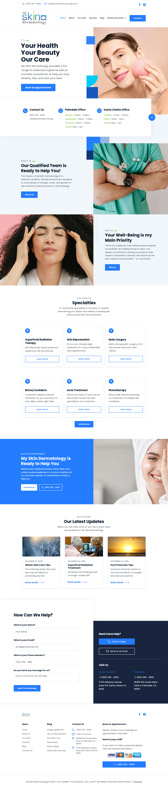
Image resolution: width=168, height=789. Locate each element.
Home (62, 18)
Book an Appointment (38, 87)
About (71, 18)
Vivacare (137, 781)
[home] (34, 18)
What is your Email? (24, 640)
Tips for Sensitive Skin (56, 734)
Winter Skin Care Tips (56, 750)
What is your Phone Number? (29, 655)
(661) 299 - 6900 (37, 115)
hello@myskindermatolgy (41, 119)
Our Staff (82, 18)
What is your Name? (24, 625)
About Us (29, 194)
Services (93, 18)
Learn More (42, 359)
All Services (84, 424)
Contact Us (29, 487)
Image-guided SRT (55, 730)
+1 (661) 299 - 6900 (109, 677)
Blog (102, 18)
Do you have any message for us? (32, 670)
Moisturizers (52, 742)
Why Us (112, 267)
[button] (117, 18)
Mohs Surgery (53, 746)
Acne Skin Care (53, 738)
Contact (137, 18)
